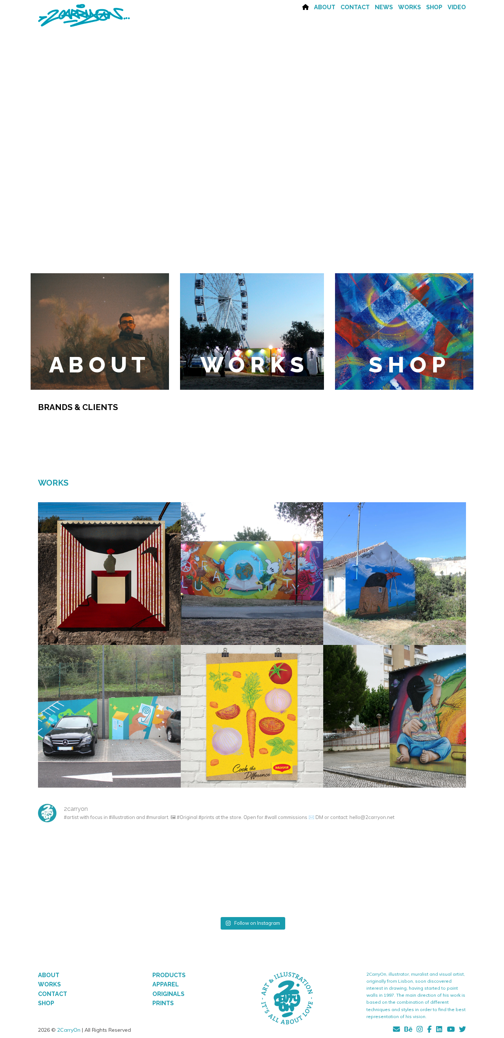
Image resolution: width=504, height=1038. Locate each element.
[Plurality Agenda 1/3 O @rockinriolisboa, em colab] (216, 891)
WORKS (409, 7)
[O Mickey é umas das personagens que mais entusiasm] (144, 891)
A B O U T (97, 365)
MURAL (109, 581)
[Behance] (408, 1030)
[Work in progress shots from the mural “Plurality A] (430, 891)
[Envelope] (397, 1030)
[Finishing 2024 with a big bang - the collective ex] (358, 851)
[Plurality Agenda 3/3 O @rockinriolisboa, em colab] (358, 891)
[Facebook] (429, 1030)
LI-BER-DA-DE (109, 570)
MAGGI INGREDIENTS (252, 712)
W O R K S (252, 365)
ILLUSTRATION (252, 724)
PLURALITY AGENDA (251, 570)
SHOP (434, 7)
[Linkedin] (439, 1030)
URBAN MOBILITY (109, 712)
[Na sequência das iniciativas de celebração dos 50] (73, 891)
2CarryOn (68, 1030)
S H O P (407, 365)
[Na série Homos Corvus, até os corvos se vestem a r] (144, 851)
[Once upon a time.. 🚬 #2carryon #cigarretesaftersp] (216, 851)
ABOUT (324, 7)
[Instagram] (419, 1030)
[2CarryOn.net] (84, 16)
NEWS (384, 7)
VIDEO (457, 7)
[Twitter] (461, 1030)
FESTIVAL (243, 581)
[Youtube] (451, 1030)
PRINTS (163, 1003)
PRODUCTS (169, 975)
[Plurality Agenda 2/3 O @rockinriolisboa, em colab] (287, 891)
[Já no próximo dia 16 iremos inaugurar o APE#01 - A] (430, 851)
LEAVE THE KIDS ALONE (395, 712)
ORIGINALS (168, 993)
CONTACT (355, 7)
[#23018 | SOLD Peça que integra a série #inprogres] (287, 851)
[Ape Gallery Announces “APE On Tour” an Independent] (73, 851)
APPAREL (165, 984)
